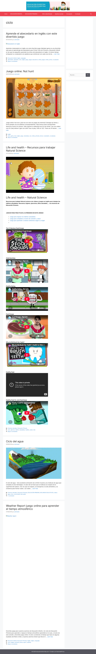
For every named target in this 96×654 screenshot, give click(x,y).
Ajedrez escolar (59, 14)
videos (55, 492)
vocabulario (56, 59)
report (24, 642)
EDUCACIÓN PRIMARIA (31, 14)
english (12, 642)
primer (50, 59)
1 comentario (11, 495)
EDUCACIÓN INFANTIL (16, 14)
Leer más (57, 54)
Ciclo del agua (14, 441)
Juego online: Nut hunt (20, 71)
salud (31, 429)
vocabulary (52, 136)
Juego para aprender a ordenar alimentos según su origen (27, 220)
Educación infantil (12, 58)
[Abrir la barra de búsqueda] (91, 14)
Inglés (18, 58)
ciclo (20, 59)
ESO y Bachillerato (47, 14)
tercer (41, 136)
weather (29, 642)
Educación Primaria (22, 428)
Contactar (77, 14)
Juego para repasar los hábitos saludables (22, 216)
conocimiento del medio (20, 494)
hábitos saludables (20, 429)
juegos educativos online (35, 59)
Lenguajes (23, 58)
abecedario (10, 59)
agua (9, 494)
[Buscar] (88, 75)
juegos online (45, 59)
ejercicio (13, 429)
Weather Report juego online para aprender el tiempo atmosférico (32, 507)
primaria (37, 136)
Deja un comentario (12, 61)
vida (34, 429)
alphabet (16, 59)
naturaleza (26, 136)
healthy (27, 429)
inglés (23, 59)
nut (30, 136)
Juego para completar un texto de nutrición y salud (25, 218)
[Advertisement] (79, 43)
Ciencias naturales (12, 428)
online (33, 136)
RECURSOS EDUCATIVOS (46, 492)
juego (26, 59)
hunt (15, 136)
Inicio (5, 14)
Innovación (69, 14)
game (12, 136)
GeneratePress (60, 651)
